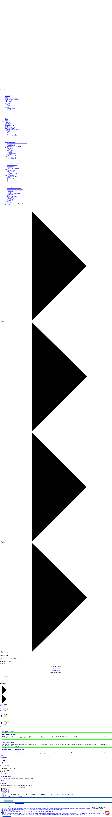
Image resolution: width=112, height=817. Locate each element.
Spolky (6, 156)
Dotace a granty (7, 124)
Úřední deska (7, 96)
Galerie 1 (8, 164)
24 (0, 710)
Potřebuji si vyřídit (5, 776)
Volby (6, 102)
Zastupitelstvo (7, 115)
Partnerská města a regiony (10, 128)
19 (3, 709)
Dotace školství (10, 148)
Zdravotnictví (7, 201)
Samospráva (4, 114)
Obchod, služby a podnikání (10, 127)
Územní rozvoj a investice (9, 125)
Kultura (6, 159)
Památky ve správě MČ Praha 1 (13, 168)
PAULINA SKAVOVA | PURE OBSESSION (13, 749)
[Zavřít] (108, 807)
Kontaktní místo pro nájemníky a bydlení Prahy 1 (14, 203)
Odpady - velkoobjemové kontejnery (14, 180)
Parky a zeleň (9, 183)
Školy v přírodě (10, 152)
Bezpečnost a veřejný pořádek (10, 187)
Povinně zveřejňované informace (11, 98)
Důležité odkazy (10, 200)
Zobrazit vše (6, 714)
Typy (8, 106)
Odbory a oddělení (8, 95)
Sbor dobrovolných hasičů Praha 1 (13, 193)
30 (7, 710)
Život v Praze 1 (5, 136)
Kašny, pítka (9, 179)
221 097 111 (57, 668)
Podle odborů (7, 208)
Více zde (32, 785)
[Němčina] (4, 789)
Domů (3, 210)
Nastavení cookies (11, 792)
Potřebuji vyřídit (5, 206)
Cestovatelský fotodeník (8, 742)
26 (3, 710)
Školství (6, 147)
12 (3, 708)
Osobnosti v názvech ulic (11, 134)
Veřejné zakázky (8, 101)
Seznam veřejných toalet (9, 138)
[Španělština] (4, 791)
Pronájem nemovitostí (11, 111)
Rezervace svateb (10, 113)
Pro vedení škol (10, 154)
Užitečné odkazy (10, 194)
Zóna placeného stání (11, 144)
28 (1, 705)
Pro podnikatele (7, 122)
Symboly (8, 131)
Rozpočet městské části (9, 123)
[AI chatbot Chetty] (107, 812)
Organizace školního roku (12, 153)
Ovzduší (8, 182)
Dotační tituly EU (8, 126)
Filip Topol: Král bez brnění (9, 734)
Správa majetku (7, 141)
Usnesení (6, 120)
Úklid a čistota (9, 184)
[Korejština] (4, 795)
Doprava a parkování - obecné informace (14, 146)
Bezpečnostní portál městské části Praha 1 (14, 190)
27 (0, 705)
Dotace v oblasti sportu (11, 171)
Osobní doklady (8, 103)
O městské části (7, 130)
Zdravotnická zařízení (11, 202)
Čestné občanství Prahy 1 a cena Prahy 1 (12, 129)
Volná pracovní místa (8, 100)
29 (3, 705)
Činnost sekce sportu (11, 170)
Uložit (1, 816)
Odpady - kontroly (10, 181)
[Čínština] (4, 794)
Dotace (8, 177)
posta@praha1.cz (57, 670)
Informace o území (10, 133)
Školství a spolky (5, 652)
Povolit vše (9, 816)
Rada (6, 116)
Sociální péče (7, 195)
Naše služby (7, 107)
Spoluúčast (9, 172)
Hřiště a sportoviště (10, 178)
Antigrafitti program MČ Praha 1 (13, 176)
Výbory (6, 118)
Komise (6, 119)
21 (5, 709)
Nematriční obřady (10, 167)
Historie (8, 132)
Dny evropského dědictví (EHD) (11, 135)
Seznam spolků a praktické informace (14, 157)
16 (7, 708)
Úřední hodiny (7, 92)
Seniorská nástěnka (10, 198)
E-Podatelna (9, 109)
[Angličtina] (4, 788)
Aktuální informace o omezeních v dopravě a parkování (17, 143)
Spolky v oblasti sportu (11, 174)
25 (1, 710)
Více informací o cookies (19, 803)
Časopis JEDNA (8, 137)
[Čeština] (4, 796)
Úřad (3, 91)
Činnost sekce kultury (11, 166)
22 (6, 709)
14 (5, 708)
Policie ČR (9, 192)
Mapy (8, 110)
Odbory (8, 105)
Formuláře (6, 104)
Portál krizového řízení (11, 108)
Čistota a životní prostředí (9, 175)
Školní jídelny (9, 151)
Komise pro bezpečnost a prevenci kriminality (15, 189)
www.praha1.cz (4, 757)
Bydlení (6, 139)
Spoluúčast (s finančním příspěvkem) (14, 162)
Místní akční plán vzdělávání (12, 155)
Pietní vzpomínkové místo (9, 205)
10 (0, 708)
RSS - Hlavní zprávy (70, 794)
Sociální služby (10, 197)
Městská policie (10, 191)
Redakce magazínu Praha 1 (7, 763)
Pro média (6, 97)
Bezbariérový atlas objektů (12, 196)
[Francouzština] (5, 790)
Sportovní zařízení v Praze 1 (12, 173)
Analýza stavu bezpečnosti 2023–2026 (14, 188)
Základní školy (9, 149)
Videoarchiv (9, 185)
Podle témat (7, 207)
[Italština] (4, 792)
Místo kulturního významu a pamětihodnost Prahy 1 (16, 160)
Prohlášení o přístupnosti (12, 791)
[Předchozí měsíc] (4, 693)
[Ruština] (4, 793)
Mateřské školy (10, 150)
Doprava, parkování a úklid (10, 142)
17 (0, 709)
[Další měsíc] (4, 703)
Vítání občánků (7, 204)
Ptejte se (8, 112)
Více (1, 726)
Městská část (4, 121)
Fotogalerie (4, 542)
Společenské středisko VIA (12, 158)
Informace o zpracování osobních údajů (12, 99)
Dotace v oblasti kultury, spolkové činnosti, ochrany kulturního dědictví (20, 161)
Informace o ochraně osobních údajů (58, 794)
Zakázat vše (5, 816)
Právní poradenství (10, 199)
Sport (6, 169)
